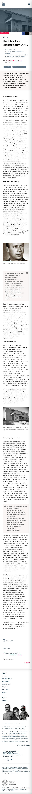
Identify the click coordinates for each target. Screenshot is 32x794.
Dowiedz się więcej (23, 745)
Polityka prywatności (10, 751)
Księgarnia (5, 686)
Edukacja (4, 700)
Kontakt (4, 697)
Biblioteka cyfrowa (7, 678)
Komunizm (7, 67)
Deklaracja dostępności (10, 753)
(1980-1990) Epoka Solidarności (15, 56)
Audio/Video (5, 681)
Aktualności (5, 689)
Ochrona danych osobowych (12, 755)
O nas (3, 695)
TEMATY (4, 676)
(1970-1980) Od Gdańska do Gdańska (16, 55)
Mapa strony (7, 752)
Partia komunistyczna (19, 67)
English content (6, 684)
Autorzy (4, 692)
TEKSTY (4, 673)
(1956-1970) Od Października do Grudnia (15, 52)
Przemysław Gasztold (13, 60)
